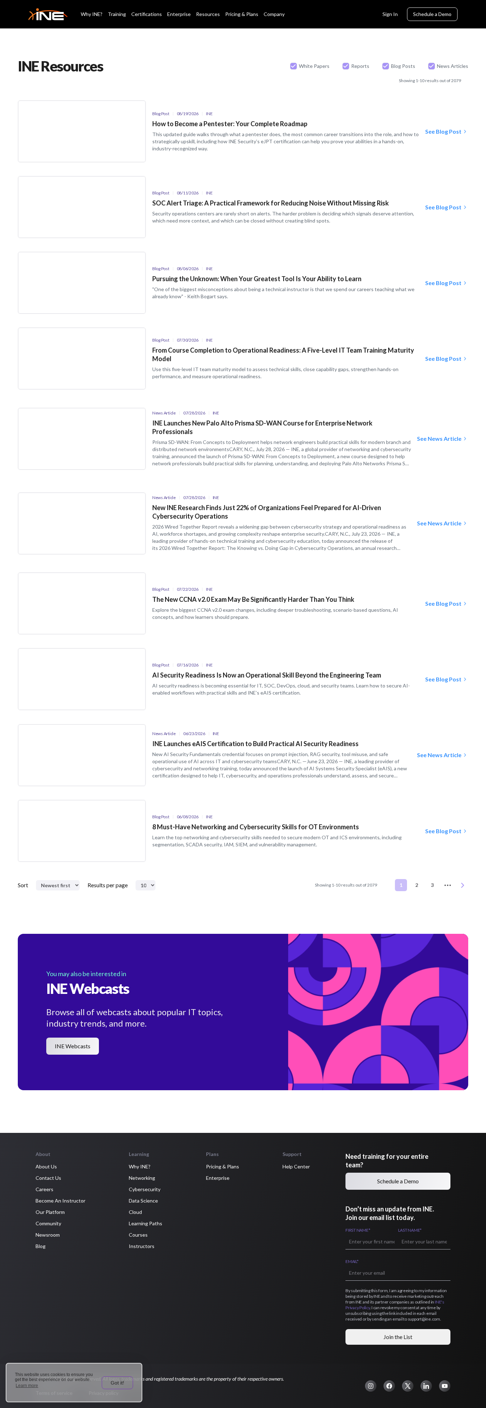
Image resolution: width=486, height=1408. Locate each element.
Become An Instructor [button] (60, 1201)
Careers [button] (44, 1189)
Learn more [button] (27, 1385)
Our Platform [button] (50, 1212)
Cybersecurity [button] (144, 1189)
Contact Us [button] (48, 1178)
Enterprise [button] (217, 1178)
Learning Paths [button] (145, 1223)
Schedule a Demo (432, 14)
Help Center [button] (296, 1166)
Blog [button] (41, 1246)
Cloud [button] (135, 1212)
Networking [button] (142, 1178)
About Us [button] (46, 1166)
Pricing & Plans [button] (222, 1166)
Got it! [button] (117, 1383)
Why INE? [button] (139, 1166)
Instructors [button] (141, 1246)
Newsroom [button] (48, 1235)
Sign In (390, 14)
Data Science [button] (143, 1201)
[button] (370, 1386)
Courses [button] (138, 1235)
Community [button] (48, 1223)
